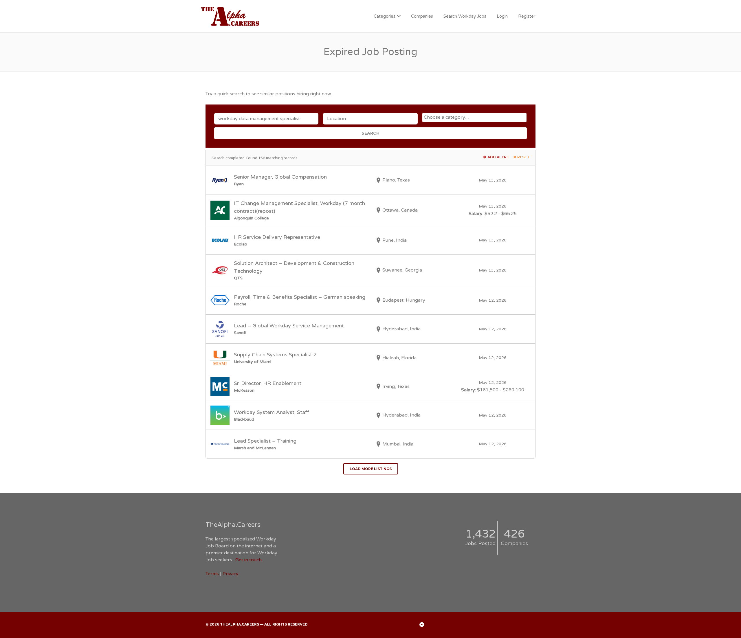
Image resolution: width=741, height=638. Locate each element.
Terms (212, 574)
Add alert (498, 157)
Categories (384, 16)
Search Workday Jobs (464, 16)
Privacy (231, 574)
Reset (523, 157)
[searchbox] (475, 117)
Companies (422, 16)
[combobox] (474, 117)
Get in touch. (249, 560)
